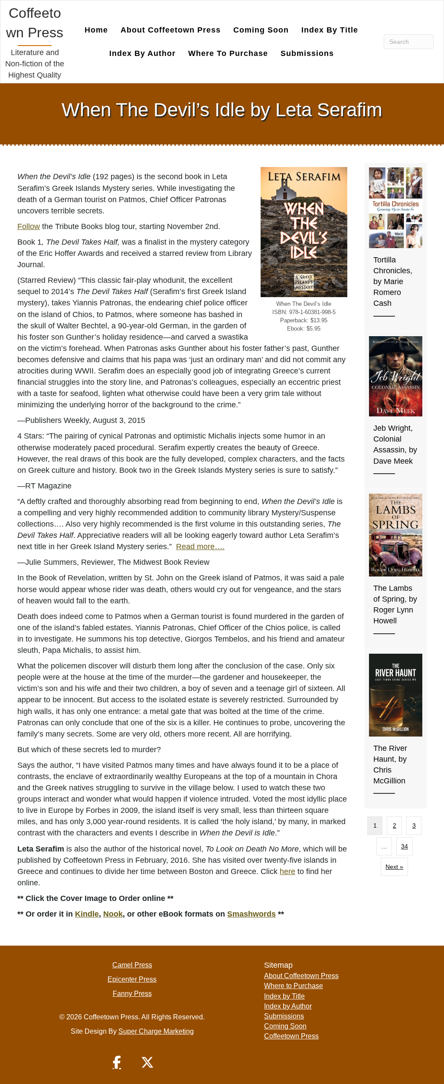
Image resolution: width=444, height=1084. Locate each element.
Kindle (87, 914)
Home (96, 30)
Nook (113, 914)
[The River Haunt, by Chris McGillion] (396, 729)
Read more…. (200, 546)
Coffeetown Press (291, 1036)
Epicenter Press (132, 979)
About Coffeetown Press (171, 30)
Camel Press (132, 965)
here (287, 871)
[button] (117, 1062)
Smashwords (251, 914)
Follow (28, 226)
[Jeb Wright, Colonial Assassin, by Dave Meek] (396, 410)
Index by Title (329, 30)
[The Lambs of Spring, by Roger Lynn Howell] (396, 568)
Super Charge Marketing (156, 1031)
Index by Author (142, 53)
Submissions (307, 53)
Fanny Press (132, 993)
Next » (394, 866)
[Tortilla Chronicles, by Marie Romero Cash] (396, 247)
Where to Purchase (228, 53)
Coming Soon (261, 30)
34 (404, 846)
